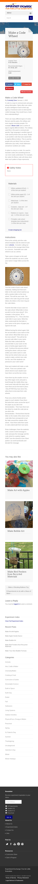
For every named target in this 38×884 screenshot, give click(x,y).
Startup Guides (22, 782)
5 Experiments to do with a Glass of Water (18, 592)
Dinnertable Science (12, 684)
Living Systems (10, 710)
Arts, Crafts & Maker (11, 666)
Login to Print (15, 78)
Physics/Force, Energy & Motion (15, 719)
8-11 (12, 67)
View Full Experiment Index (14, 621)
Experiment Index (12, 827)
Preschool (8, 723)
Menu (9, 13)
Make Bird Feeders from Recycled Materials (16, 574)
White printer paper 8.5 (18, 194)
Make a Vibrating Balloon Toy (17, 587)
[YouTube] (19, 771)
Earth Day (8, 693)
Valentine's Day (10, 750)
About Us (9, 824)
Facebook (10, 84)
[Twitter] (19, 765)
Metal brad (14, 200)
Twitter (18, 84)
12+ (16, 67)
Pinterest (10, 88)
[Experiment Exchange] (19, 6)
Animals (8, 662)
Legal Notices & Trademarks (14, 880)
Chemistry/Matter (10, 671)
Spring (7, 728)
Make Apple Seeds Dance (13, 636)
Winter (7, 754)
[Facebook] (19, 768)
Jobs (7, 833)
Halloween (8, 706)
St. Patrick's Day (10, 732)
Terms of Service (11, 877)
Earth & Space (10, 688)
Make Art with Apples (18, 490)
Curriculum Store (10, 782)
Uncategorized (10, 745)
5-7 (9, 67)
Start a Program (11, 857)
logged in (17, 604)
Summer (8, 737)
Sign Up (9, 817)
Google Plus (27, 84)
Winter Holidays (10, 759)
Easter (7, 697)
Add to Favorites (27, 91)
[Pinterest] (19, 774)
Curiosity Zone (12, 100)
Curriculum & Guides (12, 679)
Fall (6, 701)
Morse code (15, 125)
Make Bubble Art (15, 531)
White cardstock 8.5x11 (18, 188)
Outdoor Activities (11, 715)
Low (9, 73)
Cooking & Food (10, 675)
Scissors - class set (17, 207)
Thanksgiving (9, 741)
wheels (11, 245)
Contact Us (9, 830)
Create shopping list (14, 230)
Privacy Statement (23, 877)
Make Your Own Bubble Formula (15, 651)
